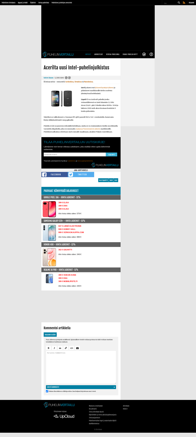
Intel (111, 180)
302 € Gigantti (65, 250)
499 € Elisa (63, 209)
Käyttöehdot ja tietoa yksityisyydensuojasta (102, 415)
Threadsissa (78, 82)
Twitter (82, 174)
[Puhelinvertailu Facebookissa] (151, 54)
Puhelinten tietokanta (8, 3)
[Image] (77, 347)
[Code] (71, 347)
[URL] (65, 347)
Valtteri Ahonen (48, 78)
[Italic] (54, 347)
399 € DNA (62, 206)
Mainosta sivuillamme (96, 406)
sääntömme (71, 161)
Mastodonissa (88, 82)
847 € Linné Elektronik (69, 226)
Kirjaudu (191, 3)
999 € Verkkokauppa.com (71, 232)
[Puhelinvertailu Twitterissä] (144, 54)
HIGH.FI (125, 409)
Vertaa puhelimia (43, 3)
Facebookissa (69, 82)
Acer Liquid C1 (103, 180)
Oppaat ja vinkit (23, 3)
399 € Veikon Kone (67, 275)
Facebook (56, 174)
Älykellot (33, 3)
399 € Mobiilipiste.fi (67, 281)
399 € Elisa (63, 203)
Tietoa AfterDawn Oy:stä (96, 412)
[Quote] (60, 347)
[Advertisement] (81, 306)
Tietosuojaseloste (94, 418)
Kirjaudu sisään (50, 335)
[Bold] (48, 347)
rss (184, 2)
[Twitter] (69, 78)
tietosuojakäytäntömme (85, 161)
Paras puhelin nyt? (130, 54)
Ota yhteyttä (93, 409)
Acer (116, 180)
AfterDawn (126, 406)
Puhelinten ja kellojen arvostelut (62, 3)
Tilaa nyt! (111, 155)
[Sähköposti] (66, 78)
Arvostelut (98, 54)
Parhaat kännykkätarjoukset (61, 191)
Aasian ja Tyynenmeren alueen (88, 129)
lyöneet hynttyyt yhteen (104, 88)
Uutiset (88, 54)
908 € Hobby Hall (67, 229)
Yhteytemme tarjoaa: (60, 411)
